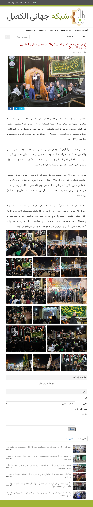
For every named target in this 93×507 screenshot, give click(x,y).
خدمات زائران (54, 30)
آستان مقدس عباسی (81, 30)
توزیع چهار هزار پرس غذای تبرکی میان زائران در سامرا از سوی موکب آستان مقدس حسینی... (39, 466)
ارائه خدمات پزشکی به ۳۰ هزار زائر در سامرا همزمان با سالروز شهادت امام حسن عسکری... (39, 494)
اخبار (68, 36)
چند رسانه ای (42, 30)
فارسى (31, 2)
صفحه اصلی (80, 36)
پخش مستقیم (30, 30)
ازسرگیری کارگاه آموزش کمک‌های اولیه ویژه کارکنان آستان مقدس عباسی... (39, 446)
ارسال (72, 429)
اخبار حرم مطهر (66, 30)
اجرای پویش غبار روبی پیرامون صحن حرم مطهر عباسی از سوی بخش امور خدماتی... (39, 457)
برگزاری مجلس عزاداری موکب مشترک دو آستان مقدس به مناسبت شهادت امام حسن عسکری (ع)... (39, 485)
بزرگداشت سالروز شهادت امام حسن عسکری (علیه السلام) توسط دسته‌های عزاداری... (39, 476)
